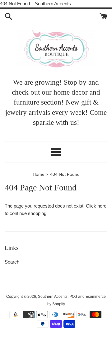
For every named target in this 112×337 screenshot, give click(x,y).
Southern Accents (53, 296)
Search (12, 261)
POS (73, 296)
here (101, 205)
